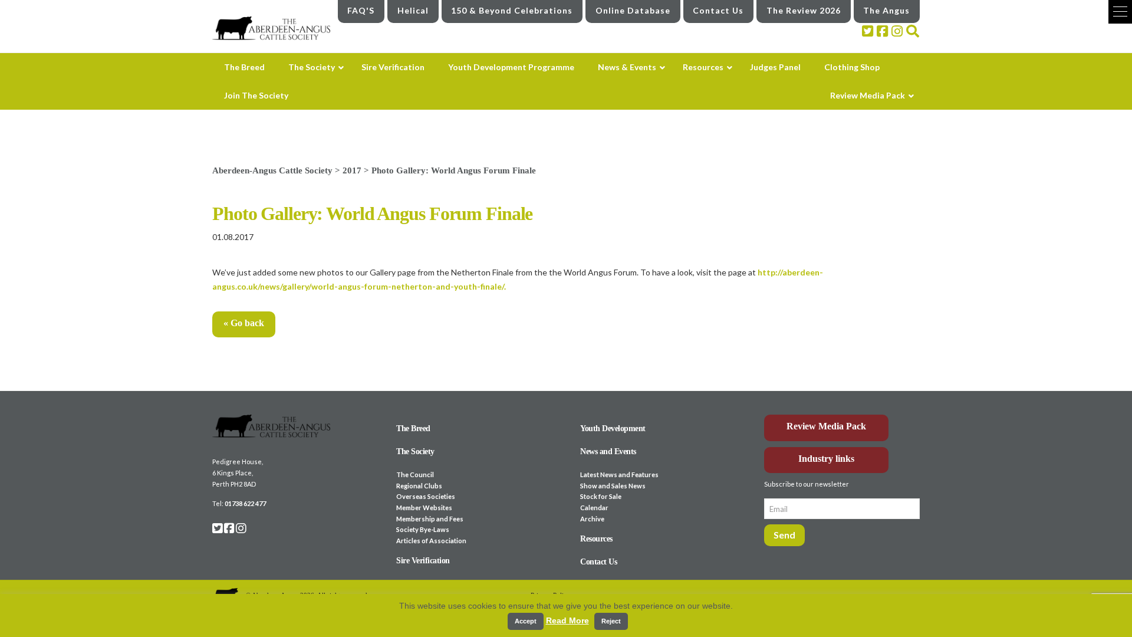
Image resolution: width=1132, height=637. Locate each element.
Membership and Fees (429, 519)
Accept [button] (526, 621)
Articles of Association (431, 540)
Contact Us (718, 10)
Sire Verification (423, 560)
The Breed (413, 428)
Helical (413, 10)
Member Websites (424, 507)
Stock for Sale (600, 496)
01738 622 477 (245, 503)
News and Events (608, 451)
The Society (415, 451)
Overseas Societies (425, 496)
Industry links (826, 459)
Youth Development (613, 428)
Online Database (632, 10)
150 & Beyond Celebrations (511, 10)
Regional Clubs (419, 486)
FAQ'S (360, 10)
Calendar (594, 507)
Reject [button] (611, 621)
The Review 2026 (803, 10)
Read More (567, 620)
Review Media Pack (826, 426)
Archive (592, 519)
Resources (596, 538)
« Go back (243, 323)
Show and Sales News (613, 486)
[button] (1120, 12)
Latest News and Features (619, 474)
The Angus (886, 10)
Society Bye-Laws (422, 529)
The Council (415, 474)
